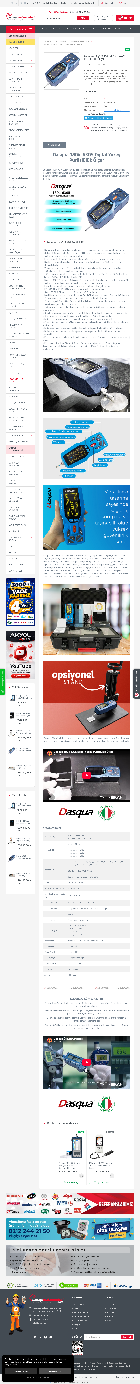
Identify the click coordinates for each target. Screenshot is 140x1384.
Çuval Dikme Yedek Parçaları (17, 517)
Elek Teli (12, 546)
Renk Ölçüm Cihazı (17, 201)
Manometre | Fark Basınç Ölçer (16, 251)
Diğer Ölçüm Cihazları (18, 441)
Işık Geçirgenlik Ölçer (18, 402)
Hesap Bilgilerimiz (81, 1312)
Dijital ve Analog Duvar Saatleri (16, 122)
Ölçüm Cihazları (17, 35)
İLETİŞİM (129, 28)
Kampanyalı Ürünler (18, 42)
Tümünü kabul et (55, 1371)
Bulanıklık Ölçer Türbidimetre (16, 389)
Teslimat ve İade (80, 1320)
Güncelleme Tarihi (92, 102)
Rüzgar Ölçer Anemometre (15, 224)
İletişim (77, 1324)
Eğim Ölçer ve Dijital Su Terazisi (19, 305)
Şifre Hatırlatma (113, 1304)
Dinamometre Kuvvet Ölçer (18, 215)
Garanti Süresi (90, 106)
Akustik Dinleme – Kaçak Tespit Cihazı (17, 287)
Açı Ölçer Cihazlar (124, 1366)
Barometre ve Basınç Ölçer (18, 242)
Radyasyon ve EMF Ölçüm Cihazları (17, 419)
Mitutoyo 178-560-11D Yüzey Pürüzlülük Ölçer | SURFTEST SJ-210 (24, 767)
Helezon (12, 552)
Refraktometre (15, 273)
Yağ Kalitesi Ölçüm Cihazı (17, 296)
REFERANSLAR (95, 28)
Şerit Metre (14, 195)
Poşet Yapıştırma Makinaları (16, 473)
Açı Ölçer (13, 312)
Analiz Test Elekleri (17, 525)
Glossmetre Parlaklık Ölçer (18, 410)
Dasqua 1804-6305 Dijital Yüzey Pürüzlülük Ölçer (23, 749)
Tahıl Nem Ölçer (16, 96)
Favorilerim (127, 3)
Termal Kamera (15, 279)
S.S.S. (109, 1320)
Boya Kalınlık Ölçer (17, 267)
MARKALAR (119, 28)
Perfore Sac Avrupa (18, 564)
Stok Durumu (89, 110)
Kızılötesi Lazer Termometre (15, 80)
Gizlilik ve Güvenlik (81, 1316)
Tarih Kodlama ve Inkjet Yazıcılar (16, 491)
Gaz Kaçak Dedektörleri (15, 155)
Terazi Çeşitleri (15, 54)
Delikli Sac (13, 558)
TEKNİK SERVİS (56, 28)
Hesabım (111, 1316)
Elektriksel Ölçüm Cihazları (17, 146)
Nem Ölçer (13, 48)
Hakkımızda (79, 1308)
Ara (83, 18)
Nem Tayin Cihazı (16, 102)
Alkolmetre (14, 396)
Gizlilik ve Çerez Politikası (39, 1377)
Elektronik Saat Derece (81, 1366)
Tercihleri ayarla (21, 1371)
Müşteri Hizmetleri (71, 12)
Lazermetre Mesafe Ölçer (17, 188)
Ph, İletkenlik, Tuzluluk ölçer (19, 179)
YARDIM (109, 1297)
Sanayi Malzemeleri (16, 449)
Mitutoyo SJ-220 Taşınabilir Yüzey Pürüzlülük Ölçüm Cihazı (101, 1165)
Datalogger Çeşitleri (18, 72)
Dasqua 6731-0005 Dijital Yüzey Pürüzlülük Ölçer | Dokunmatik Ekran (70, 1165)
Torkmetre (13, 348)
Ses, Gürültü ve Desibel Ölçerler (19, 335)
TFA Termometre (16, 435)
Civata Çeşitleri (15, 570)
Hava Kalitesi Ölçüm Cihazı (17, 365)
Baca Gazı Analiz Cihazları (16, 170)
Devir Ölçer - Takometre (95, 1362)
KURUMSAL (78, 1297)
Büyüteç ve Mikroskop (18, 109)
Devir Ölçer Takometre (19, 208)
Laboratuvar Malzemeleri (14, 464)
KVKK (76, 1328)
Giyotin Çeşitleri (16, 531)
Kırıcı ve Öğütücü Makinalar (16, 500)
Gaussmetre (14, 342)
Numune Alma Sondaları (15, 538)
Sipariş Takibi (110, 3)
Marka (87, 98)
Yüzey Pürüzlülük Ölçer (16, 380)
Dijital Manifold (16, 163)
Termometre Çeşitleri (18, 66)
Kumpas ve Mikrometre (19, 130)
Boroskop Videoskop (18, 115)
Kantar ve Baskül (16, 60)
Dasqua (107, 98)
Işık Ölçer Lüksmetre (18, 318)
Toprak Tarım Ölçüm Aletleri (18, 356)
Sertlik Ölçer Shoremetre (15, 233)
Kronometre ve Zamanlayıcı (15, 260)
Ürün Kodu (88, 64)
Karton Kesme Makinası (15, 482)
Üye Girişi (111, 1312)
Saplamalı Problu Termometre (16, 89)
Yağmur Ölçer (15, 372)
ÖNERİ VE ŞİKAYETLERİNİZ (75, 28)
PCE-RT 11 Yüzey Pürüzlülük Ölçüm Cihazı (23, 714)
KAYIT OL (127, 1336)
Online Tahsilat (80, 1304)
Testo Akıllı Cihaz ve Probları (18, 428)
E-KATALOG (108, 28)
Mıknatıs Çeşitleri (16, 456)
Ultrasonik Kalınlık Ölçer (17, 137)
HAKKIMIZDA (43, 28)
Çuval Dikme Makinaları (14, 508)
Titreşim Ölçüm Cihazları (15, 326)
